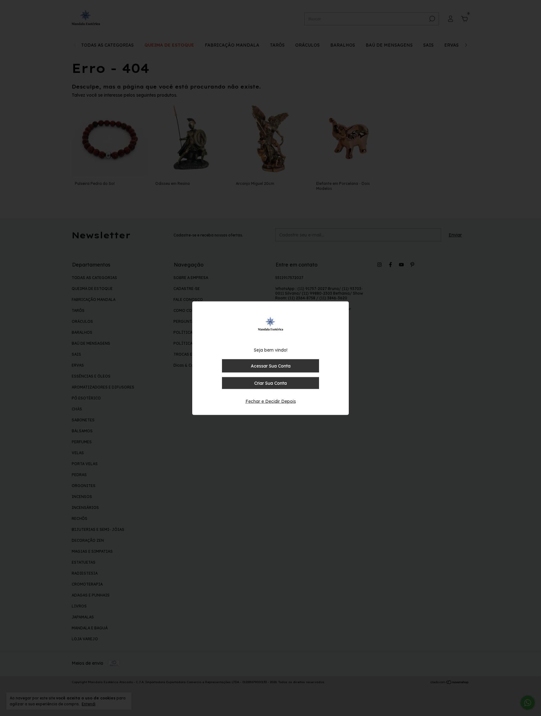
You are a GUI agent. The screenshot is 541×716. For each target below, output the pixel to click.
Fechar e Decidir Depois (270, 401)
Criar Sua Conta (270, 383)
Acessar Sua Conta (271, 365)
